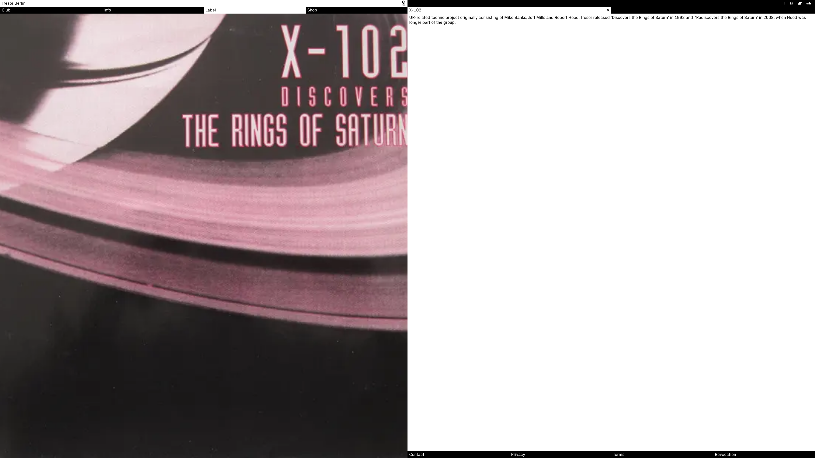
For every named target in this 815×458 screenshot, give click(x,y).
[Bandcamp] (800, 3)
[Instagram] (792, 3)
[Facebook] (784, 3)
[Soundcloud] (809, 3)
